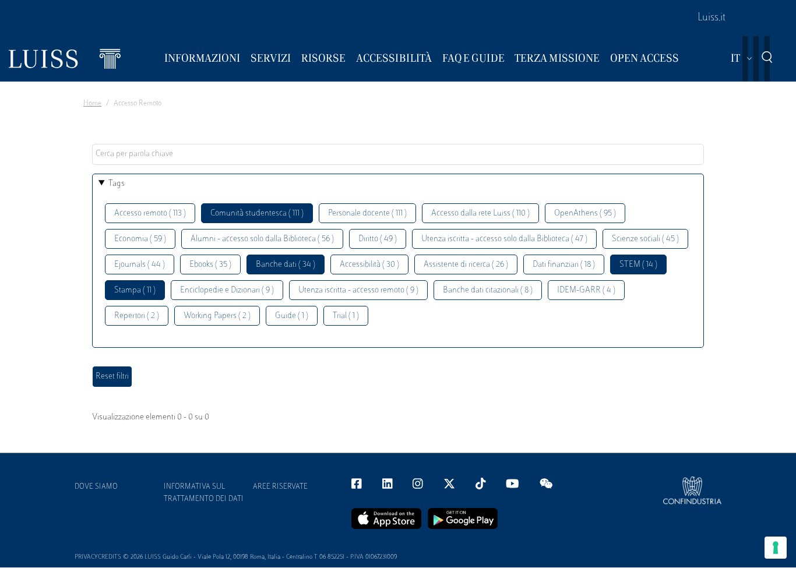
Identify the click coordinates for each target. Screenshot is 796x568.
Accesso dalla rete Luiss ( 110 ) (480, 213)
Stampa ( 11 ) (135, 290)
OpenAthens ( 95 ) (585, 213)
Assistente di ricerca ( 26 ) (466, 264)
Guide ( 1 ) (291, 316)
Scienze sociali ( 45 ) (645, 239)
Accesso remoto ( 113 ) (150, 213)
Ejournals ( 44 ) (139, 264)
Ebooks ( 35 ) (210, 264)
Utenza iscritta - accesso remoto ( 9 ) (358, 290)
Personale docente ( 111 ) (367, 213)
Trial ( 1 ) (346, 316)
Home (92, 103)
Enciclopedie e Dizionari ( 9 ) (227, 290)
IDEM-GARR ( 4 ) (586, 290)
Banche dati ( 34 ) (285, 264)
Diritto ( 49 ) (377, 239)
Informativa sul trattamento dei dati (204, 493)
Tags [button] (116, 183)
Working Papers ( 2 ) (217, 316)
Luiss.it (711, 18)
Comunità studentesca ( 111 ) (257, 213)
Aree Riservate (280, 487)
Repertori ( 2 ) (136, 316)
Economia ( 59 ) (140, 239)
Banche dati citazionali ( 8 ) (488, 290)
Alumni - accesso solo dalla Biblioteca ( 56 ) (262, 239)
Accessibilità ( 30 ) (369, 264)
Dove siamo (96, 487)
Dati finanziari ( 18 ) (564, 264)
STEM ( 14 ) (638, 264)
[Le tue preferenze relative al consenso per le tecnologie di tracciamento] (776, 548)
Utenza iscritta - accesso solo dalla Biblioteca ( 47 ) (504, 239)
